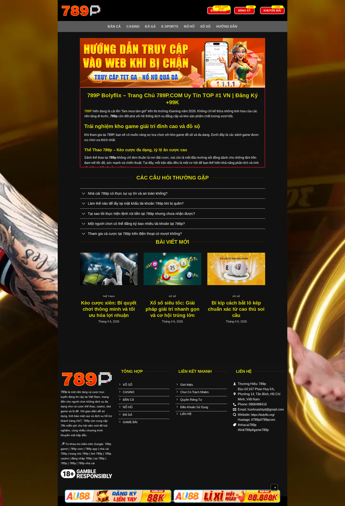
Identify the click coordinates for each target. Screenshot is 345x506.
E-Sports (169, 26)
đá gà (150, 26)
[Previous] (85, 289)
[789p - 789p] (81, 10)
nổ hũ (189, 26)
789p (64, 392)
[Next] (259, 289)
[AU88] (118, 496)
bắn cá (114, 26)
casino (132, 26)
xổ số (205, 26)
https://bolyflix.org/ (263, 414)
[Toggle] (84, 194)
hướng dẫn (226, 26)
